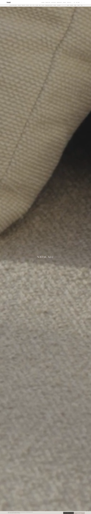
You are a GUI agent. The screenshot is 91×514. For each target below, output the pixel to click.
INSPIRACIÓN (59, 2)
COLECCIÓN (53, 2)
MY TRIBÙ (78, 2)
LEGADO (43, 2)
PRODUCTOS (48, 2)
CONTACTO (69, 2)
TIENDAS (64, 2)
